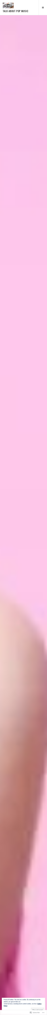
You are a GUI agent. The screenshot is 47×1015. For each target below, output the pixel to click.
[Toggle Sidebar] (43, 7)
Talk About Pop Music (15, 11)
